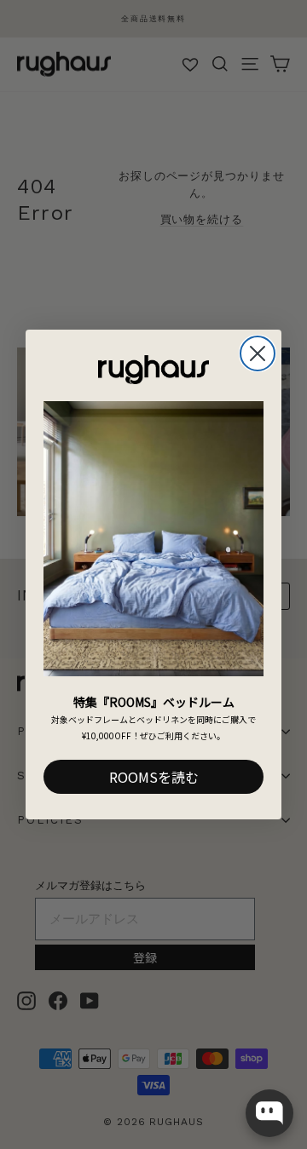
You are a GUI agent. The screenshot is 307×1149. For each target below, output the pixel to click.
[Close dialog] (257, 353)
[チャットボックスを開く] (269, 1113)
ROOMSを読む (154, 777)
